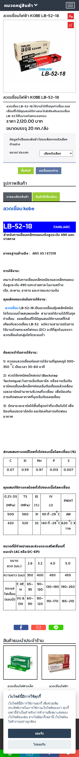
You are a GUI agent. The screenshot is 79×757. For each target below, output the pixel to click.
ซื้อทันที (26, 170)
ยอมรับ (39, 733)
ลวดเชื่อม (12, 307)
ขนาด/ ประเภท (18, 152)
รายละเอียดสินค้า (17, 196)
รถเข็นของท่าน (48, 170)
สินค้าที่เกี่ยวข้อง (46, 196)
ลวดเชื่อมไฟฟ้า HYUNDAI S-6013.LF (58, 688)
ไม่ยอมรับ (39, 744)
